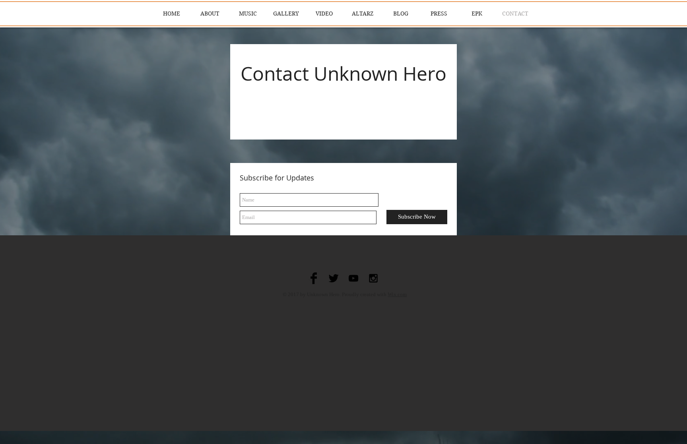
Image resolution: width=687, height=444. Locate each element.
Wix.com (397, 294)
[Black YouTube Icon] (353, 278)
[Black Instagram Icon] (373, 278)
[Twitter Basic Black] (334, 278)
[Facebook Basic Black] (314, 278)
